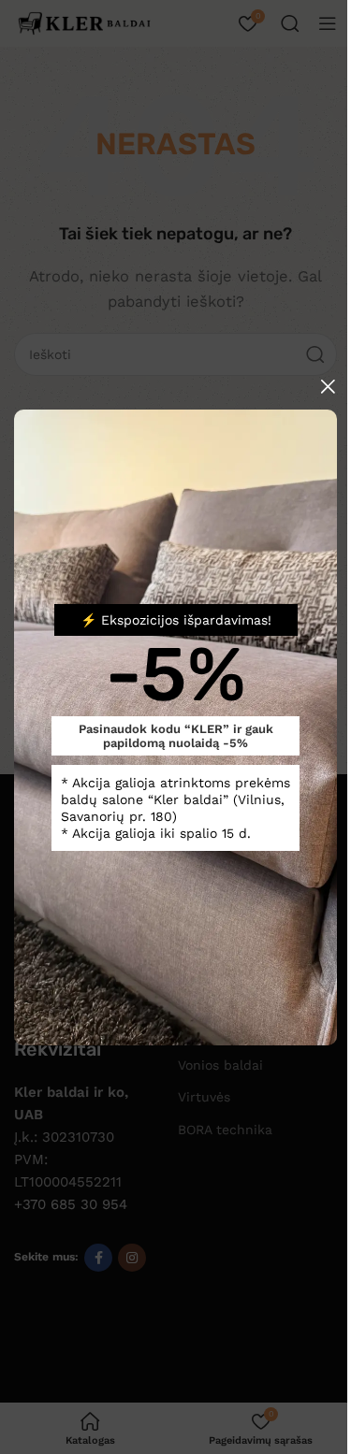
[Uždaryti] (327, 386)
